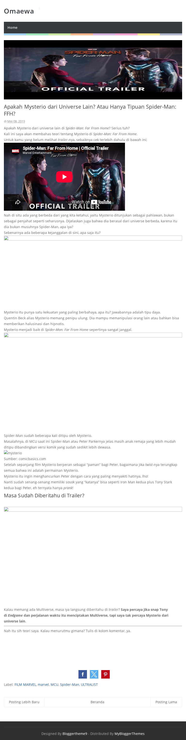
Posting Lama (166, 702)
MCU (54, 684)
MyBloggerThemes (130, 733)
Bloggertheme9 (74, 733)
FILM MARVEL (25, 684)
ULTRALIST (89, 684)
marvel (43, 684)
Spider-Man (69, 684)
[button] (82, 674)
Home (12, 27)
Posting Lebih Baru (24, 702)
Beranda (97, 702)
